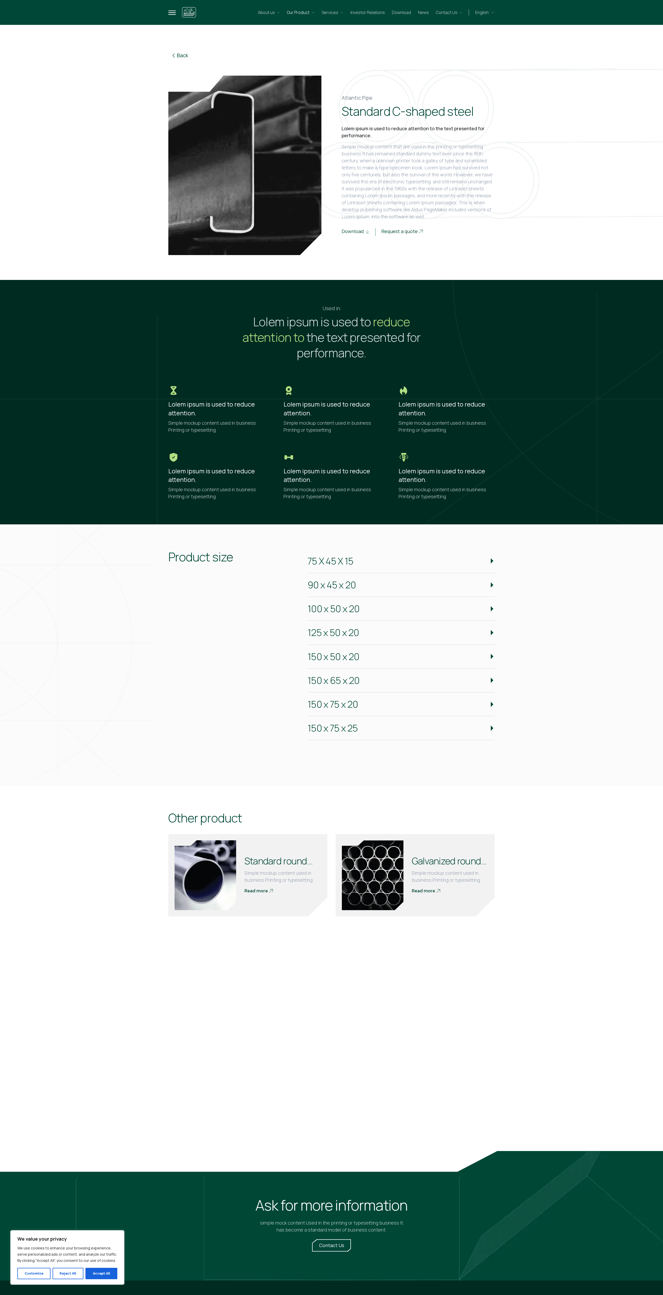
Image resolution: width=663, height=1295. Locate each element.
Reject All (68, 1273)
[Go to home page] (189, 12)
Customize (34, 1273)
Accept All (101, 1273)
